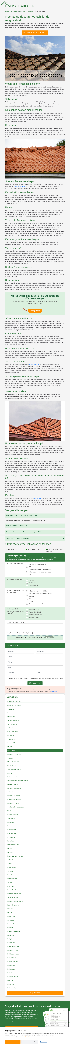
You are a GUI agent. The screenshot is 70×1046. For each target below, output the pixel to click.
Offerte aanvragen (35, 683)
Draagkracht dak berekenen (15, 856)
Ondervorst (10, 709)
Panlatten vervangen (13, 875)
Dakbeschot (11, 916)
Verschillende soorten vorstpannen (17, 780)
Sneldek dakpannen (13, 743)
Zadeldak (10, 882)
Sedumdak (10, 935)
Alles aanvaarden (12, 1042)
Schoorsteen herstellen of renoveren (40, 572)
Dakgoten (10, 939)
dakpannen (37, 498)
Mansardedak (11, 867)
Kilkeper (9, 909)
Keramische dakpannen (14, 788)
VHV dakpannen (12, 724)
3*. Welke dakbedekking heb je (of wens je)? (15, 591)
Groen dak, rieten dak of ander (38, 604)
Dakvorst (10, 773)
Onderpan (10, 758)
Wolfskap (10, 871)
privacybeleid (54, 691)
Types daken (11, 818)
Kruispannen (11, 716)
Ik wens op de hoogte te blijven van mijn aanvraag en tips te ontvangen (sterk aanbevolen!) (36, 678)
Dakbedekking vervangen (36, 567)
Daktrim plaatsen (12, 814)
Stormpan (10, 746)
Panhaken (10, 841)
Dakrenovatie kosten (13, 946)
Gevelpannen (11, 713)
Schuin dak (10, 920)
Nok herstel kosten (13, 954)
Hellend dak (32, 583)
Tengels (9, 863)
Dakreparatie (11, 822)
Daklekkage (11, 969)
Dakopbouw (11, 973)
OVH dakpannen (12, 731)
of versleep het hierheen (29, 637)
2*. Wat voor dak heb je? (14, 580)
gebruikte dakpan (34, 364)
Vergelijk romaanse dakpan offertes (35, 32)
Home (7, 11)
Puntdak (9, 848)
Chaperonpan (11, 765)
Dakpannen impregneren (15, 803)
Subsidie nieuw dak (13, 844)
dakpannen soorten (19, 186)
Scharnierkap (11, 924)
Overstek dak (11, 837)
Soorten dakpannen (13, 720)
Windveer (10, 811)
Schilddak (10, 852)
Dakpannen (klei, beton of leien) (38, 591)
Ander (30, 574)
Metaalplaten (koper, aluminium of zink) (40, 593)
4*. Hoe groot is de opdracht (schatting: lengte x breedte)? (15, 611)
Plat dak (31, 580)
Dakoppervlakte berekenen (15, 901)
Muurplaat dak (11, 829)
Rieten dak (10, 984)
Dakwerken (14, 11)
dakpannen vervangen (14, 705)
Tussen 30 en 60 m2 (35, 612)
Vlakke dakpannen (13, 762)
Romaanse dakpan (40, 11)
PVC (30, 599)
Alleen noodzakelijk (30, 1042)
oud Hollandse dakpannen (15, 728)
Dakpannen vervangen (26, 11)
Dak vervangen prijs (13, 961)
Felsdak (9, 826)
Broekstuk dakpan (12, 784)
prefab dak (10, 886)
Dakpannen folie (12, 777)
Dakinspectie (11, 942)
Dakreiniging (11, 965)
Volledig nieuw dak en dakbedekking (40, 569)
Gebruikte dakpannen (13, 792)
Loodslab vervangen (13, 905)
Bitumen (31, 596)
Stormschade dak (12, 897)
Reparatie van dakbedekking (37, 564)
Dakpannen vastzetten (14, 754)
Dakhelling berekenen (14, 931)
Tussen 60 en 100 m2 (35, 614)
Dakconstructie (11, 833)
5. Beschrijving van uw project (16, 622)
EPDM (31, 601)
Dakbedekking (11, 988)
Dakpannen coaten (13, 950)
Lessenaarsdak (12, 878)
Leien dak (10, 980)
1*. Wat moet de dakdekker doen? (15, 565)
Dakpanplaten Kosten (14, 799)
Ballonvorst (10, 735)
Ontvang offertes (35, 311)
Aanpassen (43, 1042)
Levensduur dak (12, 890)
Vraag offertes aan (35, 993)
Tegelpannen (11, 739)
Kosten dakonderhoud (14, 893)
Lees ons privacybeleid (25, 1037)
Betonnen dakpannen (13, 795)
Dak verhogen (11, 958)
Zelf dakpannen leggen (14, 769)
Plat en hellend (33, 585)
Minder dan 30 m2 (34, 609)
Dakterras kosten (12, 976)
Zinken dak (10, 860)
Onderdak (10, 927)
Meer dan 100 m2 (34, 617)
